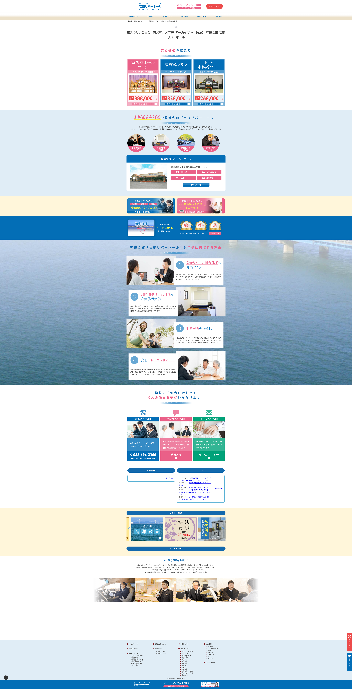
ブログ (209, 656)
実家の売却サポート (187, 673)
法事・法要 (185, 657)
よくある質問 (134, 666)
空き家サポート (186, 675)
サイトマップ (211, 654)
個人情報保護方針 (171, 678)
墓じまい (184, 665)
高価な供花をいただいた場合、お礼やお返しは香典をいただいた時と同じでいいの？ (195, 492)
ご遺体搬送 (185, 653)
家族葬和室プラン (161, 653)
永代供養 (184, 661)
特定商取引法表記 (181, 678)
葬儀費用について (136, 662)
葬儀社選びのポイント (137, 660)
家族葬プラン (167, 16)
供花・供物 (184, 16)
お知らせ (210, 650)
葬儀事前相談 (134, 658)
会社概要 (210, 646)
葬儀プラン (158, 649)
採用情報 (210, 652)
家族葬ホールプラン (162, 651)
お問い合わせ (210, 662)
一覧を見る (168, 478)
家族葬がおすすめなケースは (198, 487)
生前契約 (184, 659)
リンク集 (210, 658)
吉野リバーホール (161, 644)
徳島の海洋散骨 (186, 655)
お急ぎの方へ (133, 649)
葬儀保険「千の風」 (187, 671)
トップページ (133, 644)
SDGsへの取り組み (213, 648)
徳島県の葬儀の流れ (136, 664)
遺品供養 (184, 669)
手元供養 (184, 663)
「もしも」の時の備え (137, 656)
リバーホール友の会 (187, 651)
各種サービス (201, 16)
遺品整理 (184, 667)
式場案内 (150, 16)
